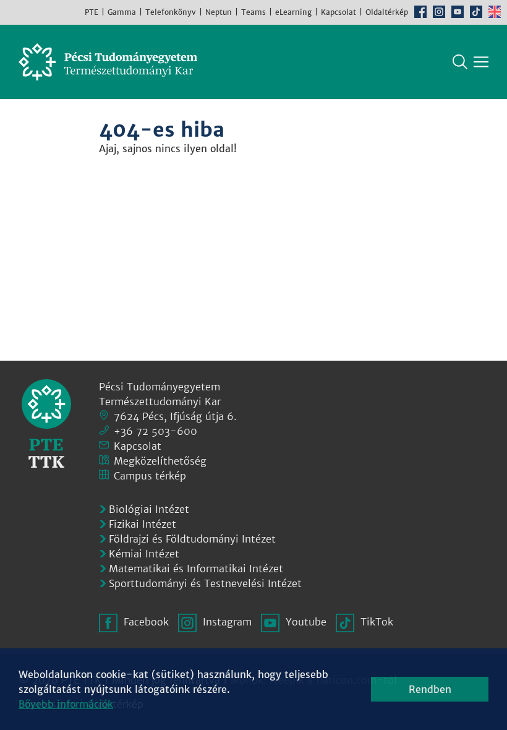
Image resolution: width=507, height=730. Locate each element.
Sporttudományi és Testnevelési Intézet (205, 583)
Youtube (457, 12)
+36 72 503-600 (155, 431)
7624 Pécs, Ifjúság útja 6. (175, 416)
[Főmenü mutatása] (481, 61)
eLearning (293, 12)
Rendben (430, 689)
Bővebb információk (66, 704)
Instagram (439, 12)
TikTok (476, 12)
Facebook (420, 12)
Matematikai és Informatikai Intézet (196, 568)
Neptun (218, 12)
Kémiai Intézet (144, 554)
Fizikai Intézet (142, 524)
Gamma (122, 12)
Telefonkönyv (170, 12)
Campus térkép (150, 476)
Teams (253, 12)
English (494, 12)
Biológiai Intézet (149, 509)
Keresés (460, 61)
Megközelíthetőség (160, 461)
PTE (91, 12)
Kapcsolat (338, 12)
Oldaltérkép (386, 12)
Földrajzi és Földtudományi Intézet (192, 539)
